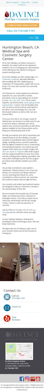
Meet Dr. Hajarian (12, 2)
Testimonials (25, 2)
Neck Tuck (21, 100)
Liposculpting (29, 102)
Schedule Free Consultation (22, 25)
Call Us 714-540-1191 (21, 30)
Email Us (16, 306)
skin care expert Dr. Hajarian (13, 151)
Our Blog (34, 2)
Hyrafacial (15, 79)
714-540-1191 (18, 298)
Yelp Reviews (16, 318)
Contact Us (22, 5)
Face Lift (12, 100)
